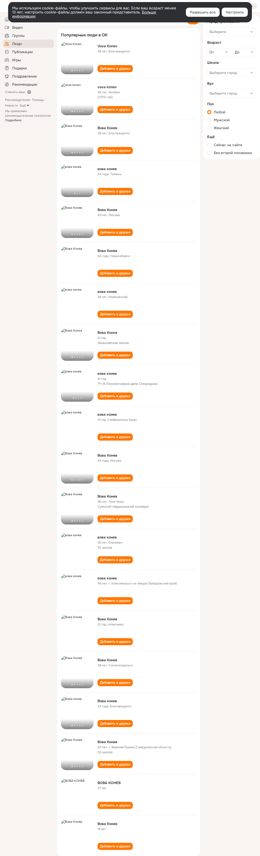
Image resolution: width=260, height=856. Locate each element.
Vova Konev (107, 46)
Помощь (38, 100)
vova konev (107, 87)
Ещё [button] (23, 105)
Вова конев (107, 701)
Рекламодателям (17, 100)
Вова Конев (107, 128)
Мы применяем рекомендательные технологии (28, 115)
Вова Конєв (107, 332)
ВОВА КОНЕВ (109, 782)
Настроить (235, 12)
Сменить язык (15, 92)
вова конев (107, 169)
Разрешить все (203, 12)
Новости (11, 105)
